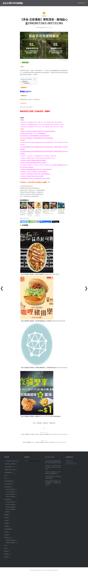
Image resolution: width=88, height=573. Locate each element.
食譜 (5, 548)
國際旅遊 (6, 514)
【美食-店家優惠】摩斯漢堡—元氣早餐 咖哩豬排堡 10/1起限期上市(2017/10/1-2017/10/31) (38, 212)
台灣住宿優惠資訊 (8, 481)
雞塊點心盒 (52, 423)
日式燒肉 (29, 74)
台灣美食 (7, 511)
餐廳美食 (6, 551)
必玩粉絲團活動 (7, 529)
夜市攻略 (6, 517)
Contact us (81, 3)
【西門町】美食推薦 (10, 542)
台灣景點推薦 (7, 486)
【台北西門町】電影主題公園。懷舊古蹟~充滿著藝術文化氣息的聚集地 (61, 211)
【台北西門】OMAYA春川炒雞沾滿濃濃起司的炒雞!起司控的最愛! (33, 162)
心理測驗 (6, 526)
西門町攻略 (6, 537)
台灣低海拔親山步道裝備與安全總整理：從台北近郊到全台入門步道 (53, 461)
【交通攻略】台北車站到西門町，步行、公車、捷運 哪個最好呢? (33, 133)
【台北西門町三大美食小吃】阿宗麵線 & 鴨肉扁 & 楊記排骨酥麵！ (33, 160)
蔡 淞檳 (42, 27)
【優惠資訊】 (25, 81)
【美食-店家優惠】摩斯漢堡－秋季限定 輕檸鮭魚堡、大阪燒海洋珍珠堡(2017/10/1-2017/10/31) (31, 212)
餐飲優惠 (6, 554)
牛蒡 (35, 74)
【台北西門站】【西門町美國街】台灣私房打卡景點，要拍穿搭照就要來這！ (35, 173)
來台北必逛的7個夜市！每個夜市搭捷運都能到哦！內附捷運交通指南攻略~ (35, 135)
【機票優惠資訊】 (8, 472)
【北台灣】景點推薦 (10, 491)
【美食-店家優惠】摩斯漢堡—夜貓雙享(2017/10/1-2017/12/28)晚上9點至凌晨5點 (23, 212)
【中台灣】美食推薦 (10, 502)
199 (34, 423)
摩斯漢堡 (45, 423)
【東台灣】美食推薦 (10, 509)
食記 (5, 545)
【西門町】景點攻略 (10, 540)
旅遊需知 (6, 532)
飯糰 (55, 70)
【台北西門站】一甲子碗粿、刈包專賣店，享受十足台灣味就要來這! (33, 171)
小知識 (5, 520)
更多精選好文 (27, 83)
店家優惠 (44, 16)
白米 (24, 72)
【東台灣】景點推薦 (10, 496)
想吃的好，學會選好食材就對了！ (53, 210)
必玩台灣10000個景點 (13, 3)
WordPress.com (54, 570)
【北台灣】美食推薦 (10, 504)
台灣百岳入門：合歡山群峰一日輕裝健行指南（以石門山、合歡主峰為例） (53, 467)
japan (5, 475)
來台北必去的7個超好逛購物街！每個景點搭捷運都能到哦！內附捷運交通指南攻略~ (36, 138)
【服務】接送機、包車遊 (10, 469)
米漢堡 (32, 70)
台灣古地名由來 (7, 484)
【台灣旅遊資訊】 (8, 466)
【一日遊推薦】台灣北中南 (10, 461)
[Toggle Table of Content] (34, 79)
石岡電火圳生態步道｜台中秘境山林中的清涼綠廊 (53, 477)
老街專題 (6, 534)
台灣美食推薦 (7, 499)
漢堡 (63, 70)
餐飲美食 (6, 556)
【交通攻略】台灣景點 (9, 463)
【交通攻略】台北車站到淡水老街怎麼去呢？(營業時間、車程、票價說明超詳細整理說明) (37, 131)
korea (5, 478)
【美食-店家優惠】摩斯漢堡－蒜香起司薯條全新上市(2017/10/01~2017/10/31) (46, 211)
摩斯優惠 (39, 423)
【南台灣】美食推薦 (10, 507)
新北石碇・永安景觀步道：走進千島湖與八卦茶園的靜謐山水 (53, 472)
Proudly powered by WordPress (36, 570)
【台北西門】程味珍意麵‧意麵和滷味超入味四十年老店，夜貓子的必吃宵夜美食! (36, 169)
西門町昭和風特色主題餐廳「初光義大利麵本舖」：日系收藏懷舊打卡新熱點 (53, 482)
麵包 (36, 72)
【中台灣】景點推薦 (10, 489)
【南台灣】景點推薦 (10, 494)
